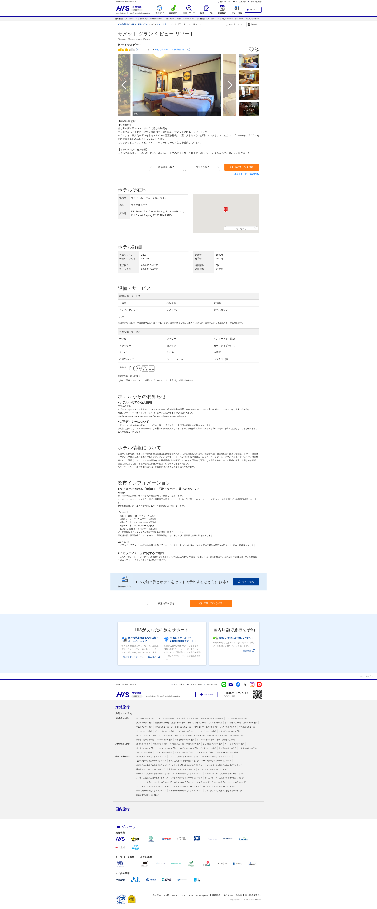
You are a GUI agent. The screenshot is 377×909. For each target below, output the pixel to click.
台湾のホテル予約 (143, 744)
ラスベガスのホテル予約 (146, 735)
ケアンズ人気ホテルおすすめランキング (186, 778)
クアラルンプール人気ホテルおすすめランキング (224, 774)
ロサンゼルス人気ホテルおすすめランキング (191, 782)
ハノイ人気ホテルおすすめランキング (187, 774)
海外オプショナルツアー (186, 19)
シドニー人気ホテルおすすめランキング (152, 778)
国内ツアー (215, 19)
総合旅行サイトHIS (127, 24)
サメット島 (161, 24)
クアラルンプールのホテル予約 (205, 727)
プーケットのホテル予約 (164, 731)
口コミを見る (203, 167)
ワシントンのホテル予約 (217, 735)
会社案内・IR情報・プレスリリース (169, 895)
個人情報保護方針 (253, 895)
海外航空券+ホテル (157, 19)
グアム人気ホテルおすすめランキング (184, 757)
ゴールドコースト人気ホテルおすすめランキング (224, 778)
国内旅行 (122, 809)
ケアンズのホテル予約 (226, 740)
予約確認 (254, 24)
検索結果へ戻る (166, 167)
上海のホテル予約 (250, 723)
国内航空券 (239, 19)
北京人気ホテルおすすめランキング (181, 769)
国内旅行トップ (203, 19)
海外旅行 (122, 707)
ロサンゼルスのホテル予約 (229, 731)
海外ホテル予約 (123, 713)
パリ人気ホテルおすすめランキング (186, 786)
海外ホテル (170, 19)
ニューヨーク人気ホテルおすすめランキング (154, 782)
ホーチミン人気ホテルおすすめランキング (153, 774)
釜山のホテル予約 (178, 723)
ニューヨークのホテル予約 (205, 731)
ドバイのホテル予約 (233, 723)
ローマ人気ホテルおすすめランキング (151, 791)
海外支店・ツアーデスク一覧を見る (139, 657)
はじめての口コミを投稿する (170, 49)
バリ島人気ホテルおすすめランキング (216, 757)
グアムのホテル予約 (144, 723)
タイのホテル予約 (177, 744)
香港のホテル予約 (162, 723)
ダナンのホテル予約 (144, 731)
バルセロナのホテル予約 (184, 740)
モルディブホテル (215, 723)
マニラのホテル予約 (144, 727)
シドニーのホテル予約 (205, 740)
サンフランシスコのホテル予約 (192, 735)
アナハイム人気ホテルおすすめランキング (153, 786)
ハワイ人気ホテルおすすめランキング (151, 757)
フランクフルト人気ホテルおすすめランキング (223, 791)
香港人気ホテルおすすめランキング (150, 769)
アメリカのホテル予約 (227, 748)
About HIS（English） (199, 895)
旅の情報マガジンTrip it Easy (147, 795)
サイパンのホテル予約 (197, 723)
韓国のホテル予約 (160, 744)
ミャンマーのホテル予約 (166, 748)
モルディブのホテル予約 (188, 748)
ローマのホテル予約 (164, 740)
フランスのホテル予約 (163, 752)
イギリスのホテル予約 (248, 748)
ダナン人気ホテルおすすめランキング (184, 761)
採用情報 (216, 895)
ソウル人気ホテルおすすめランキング (216, 761)
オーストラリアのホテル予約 (226, 752)
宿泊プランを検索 (244, 167)
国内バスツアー (227, 19)
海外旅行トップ (121, 19)
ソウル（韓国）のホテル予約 (211, 718)
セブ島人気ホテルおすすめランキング (151, 761)
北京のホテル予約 (162, 727)
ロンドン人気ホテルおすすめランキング (219, 786)
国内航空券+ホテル (253, 19)
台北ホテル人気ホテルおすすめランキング (153, 765)
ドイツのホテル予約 (144, 752)
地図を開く (241, 228)
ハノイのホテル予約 (228, 727)
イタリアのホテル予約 (183, 752)
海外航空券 (144, 19)
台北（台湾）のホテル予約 (187, 718)
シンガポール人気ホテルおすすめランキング (224, 765)
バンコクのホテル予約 (165, 718)
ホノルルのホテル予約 (145, 718)
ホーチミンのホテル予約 (181, 727)
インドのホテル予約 (208, 748)
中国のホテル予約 (193, 744)
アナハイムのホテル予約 (168, 735)
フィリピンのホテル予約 (212, 744)
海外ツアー (133, 19)
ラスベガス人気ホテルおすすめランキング (228, 782)
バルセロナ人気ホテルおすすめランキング (185, 791)
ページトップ (365, 676)
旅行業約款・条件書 (232, 895)
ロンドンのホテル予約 (145, 740)
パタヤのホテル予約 (184, 731)
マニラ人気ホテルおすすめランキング (213, 769)
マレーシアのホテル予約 (234, 744)
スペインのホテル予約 (204, 752)
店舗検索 (247, 650)
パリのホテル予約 (236, 735)
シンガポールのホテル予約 (236, 718)
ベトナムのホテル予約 (145, 748)
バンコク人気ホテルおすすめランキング (188, 765)
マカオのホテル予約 (247, 727)
